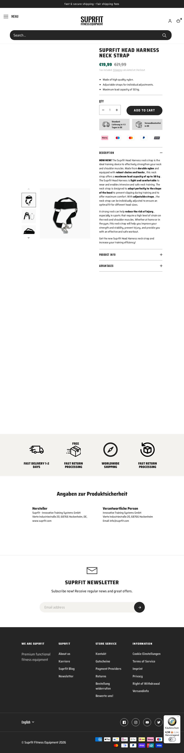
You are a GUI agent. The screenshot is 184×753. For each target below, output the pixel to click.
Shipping (117, 70)
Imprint (137, 668)
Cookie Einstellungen (146, 653)
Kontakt (101, 653)
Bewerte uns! (104, 695)
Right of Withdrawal (146, 683)
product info (107, 254)
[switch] (172, 739)
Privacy (138, 676)
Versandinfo (141, 691)
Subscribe (139, 607)
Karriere (64, 661)
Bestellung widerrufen (103, 686)
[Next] (29, 238)
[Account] (170, 21)
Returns (101, 676)
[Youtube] (147, 722)
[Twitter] (159, 722)
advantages (106, 265)
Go (164, 35)
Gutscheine (103, 661)
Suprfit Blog (67, 668)
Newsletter (66, 676)
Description (106, 152)
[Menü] (178, 717)
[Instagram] (136, 722)
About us (64, 653)
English (26, 722)
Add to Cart (144, 110)
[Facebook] (124, 722)
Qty (101, 101)
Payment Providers (108, 668)
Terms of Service (144, 661)
